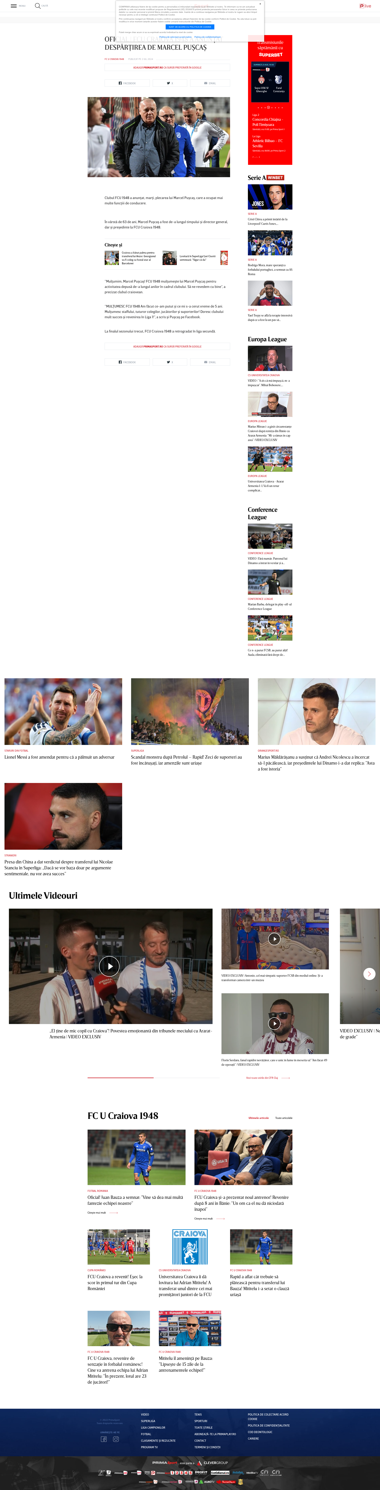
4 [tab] (268, 107)
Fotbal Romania (98, 1190)
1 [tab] (258, 107)
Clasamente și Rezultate (158, 1440)
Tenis (198, 1414)
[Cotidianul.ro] (220, 1473)
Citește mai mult (97, 1212)
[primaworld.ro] (191, 1482)
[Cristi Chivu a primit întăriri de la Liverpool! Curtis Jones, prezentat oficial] (270, 197)
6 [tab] (275, 107)
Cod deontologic (260, 1432)
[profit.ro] (201, 1473)
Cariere (253, 1438)
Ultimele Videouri (43, 895)
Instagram (116, 1439)
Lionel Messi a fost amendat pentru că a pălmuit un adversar (59, 757)
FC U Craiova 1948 (114, 59)
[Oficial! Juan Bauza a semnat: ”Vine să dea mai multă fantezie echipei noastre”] (137, 1157)
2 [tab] (261, 107)
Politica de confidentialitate (207, 37)
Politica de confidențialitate (269, 1425)
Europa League (257, 421)
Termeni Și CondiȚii (207, 1447)
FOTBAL (146, 1434)
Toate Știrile (203, 1427)
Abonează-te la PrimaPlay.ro (215, 1434)
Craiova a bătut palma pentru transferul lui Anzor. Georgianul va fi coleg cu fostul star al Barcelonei (139, 258)
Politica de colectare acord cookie (175, 37)
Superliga (137, 750)
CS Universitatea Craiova (264, 375)
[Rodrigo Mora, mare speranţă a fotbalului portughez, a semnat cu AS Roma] (270, 242)
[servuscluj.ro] (226, 1482)
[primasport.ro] (174, 1473)
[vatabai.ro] (240, 1481)
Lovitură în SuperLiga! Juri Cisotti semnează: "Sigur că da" (198, 257)
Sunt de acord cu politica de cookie (190, 27)
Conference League (260, 553)
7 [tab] (278, 107)
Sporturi (200, 1421)
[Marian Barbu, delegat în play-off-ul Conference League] (270, 582)
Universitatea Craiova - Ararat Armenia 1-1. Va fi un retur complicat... (266, 485)
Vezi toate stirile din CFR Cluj (262, 1077)
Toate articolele (283, 1117)
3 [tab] (265, 107)
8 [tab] (282, 107)
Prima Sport (164, 1462)
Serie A (252, 213)
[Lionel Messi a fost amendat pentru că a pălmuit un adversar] (63, 711)
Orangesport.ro (268, 750)
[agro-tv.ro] (207, 1482)
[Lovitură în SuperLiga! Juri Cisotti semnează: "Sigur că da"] (170, 258)
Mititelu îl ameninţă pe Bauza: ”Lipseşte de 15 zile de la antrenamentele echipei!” (186, 1364)
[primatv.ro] (101, 1472)
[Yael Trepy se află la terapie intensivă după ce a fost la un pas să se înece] (270, 293)
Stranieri (10, 855)
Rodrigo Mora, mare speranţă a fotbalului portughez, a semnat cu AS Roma (270, 269)
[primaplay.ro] (150, 1473)
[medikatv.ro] (252, 1473)
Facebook (104, 1439)
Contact (200, 1440)
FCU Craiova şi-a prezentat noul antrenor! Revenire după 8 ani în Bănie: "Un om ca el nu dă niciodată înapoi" (241, 1203)
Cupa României (97, 1270)
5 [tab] (271, 107)
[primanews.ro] (136, 1473)
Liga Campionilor (153, 1427)
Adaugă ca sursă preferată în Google (167, 67)
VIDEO (145, 1414)
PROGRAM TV (149, 1447)
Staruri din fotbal (16, 750)
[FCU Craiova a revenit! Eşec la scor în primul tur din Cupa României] (119, 1247)
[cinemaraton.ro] (264, 1473)
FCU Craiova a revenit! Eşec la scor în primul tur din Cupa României (115, 1282)
